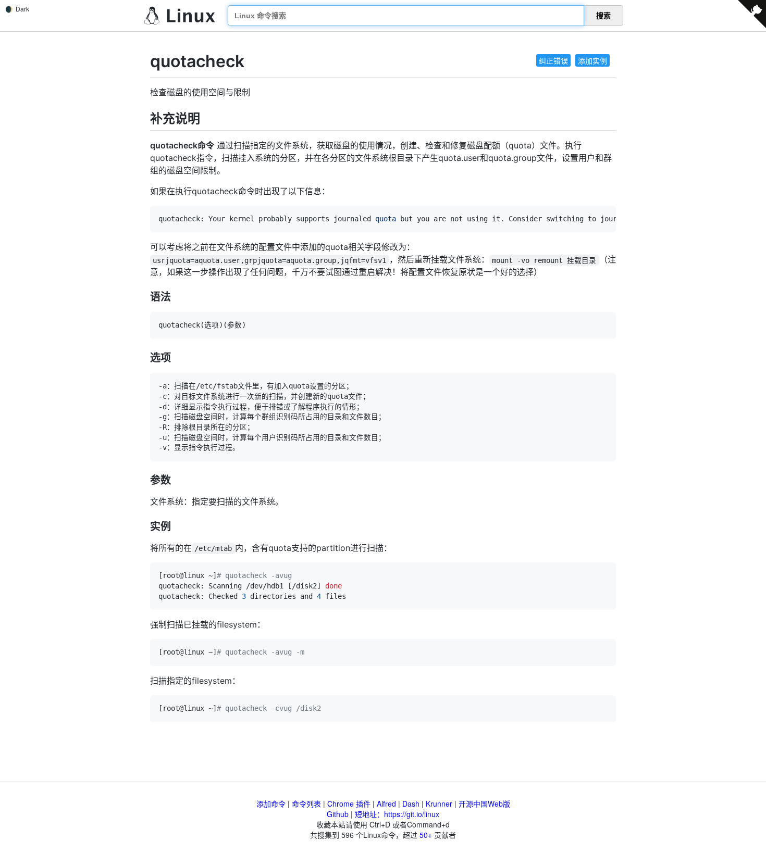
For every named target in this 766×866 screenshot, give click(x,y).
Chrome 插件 (348, 803)
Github (338, 814)
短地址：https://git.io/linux (397, 814)
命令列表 (306, 803)
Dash (410, 803)
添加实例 (592, 60)
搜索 (603, 15)
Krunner (439, 803)
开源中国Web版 (484, 803)
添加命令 (271, 803)
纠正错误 (553, 60)
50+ (425, 835)
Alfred (386, 803)
